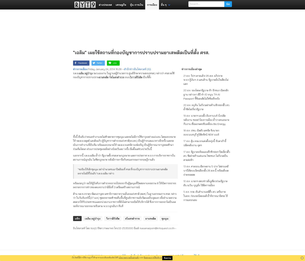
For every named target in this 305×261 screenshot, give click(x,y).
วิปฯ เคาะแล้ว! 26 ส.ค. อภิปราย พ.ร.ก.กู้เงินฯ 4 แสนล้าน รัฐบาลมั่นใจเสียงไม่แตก (205, 79)
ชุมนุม (165, 218)
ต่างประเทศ (105, 4)
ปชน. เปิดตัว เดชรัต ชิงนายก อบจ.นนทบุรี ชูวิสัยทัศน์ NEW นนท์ (201, 132)
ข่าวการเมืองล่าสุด (192, 69)
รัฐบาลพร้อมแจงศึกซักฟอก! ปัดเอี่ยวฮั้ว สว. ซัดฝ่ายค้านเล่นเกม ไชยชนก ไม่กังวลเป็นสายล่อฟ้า (206, 155)
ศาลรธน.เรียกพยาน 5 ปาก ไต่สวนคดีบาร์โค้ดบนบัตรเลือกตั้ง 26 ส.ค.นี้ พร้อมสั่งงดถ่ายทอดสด (206, 170)
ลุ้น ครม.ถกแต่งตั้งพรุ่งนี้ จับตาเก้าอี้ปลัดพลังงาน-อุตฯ (204, 143)
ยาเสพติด (103, 77)
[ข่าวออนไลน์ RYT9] (84, 5)
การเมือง (152, 4)
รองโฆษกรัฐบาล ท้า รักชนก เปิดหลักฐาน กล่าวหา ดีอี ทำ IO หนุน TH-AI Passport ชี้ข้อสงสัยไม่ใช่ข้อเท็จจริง (206, 94)
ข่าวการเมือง (80, 69)
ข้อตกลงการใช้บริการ (153, 257)
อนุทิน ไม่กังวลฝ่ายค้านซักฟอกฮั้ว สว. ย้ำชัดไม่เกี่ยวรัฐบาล (206, 107)
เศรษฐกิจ (121, 4)
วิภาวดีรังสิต (136, 77)
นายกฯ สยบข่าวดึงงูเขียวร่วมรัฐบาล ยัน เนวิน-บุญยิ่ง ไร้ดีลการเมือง (205, 183)
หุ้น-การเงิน (136, 4)
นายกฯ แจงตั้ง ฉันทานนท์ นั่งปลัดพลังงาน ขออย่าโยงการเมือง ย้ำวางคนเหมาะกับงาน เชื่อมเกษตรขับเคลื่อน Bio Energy (206, 119)
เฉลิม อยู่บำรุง (86, 73)
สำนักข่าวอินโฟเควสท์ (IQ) (137, 69)
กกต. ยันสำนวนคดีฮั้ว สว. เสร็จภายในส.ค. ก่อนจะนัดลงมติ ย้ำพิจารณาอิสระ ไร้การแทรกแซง (205, 195)
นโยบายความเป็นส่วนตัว (129, 257)
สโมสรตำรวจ (117, 77)
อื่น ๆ (163, 4)
